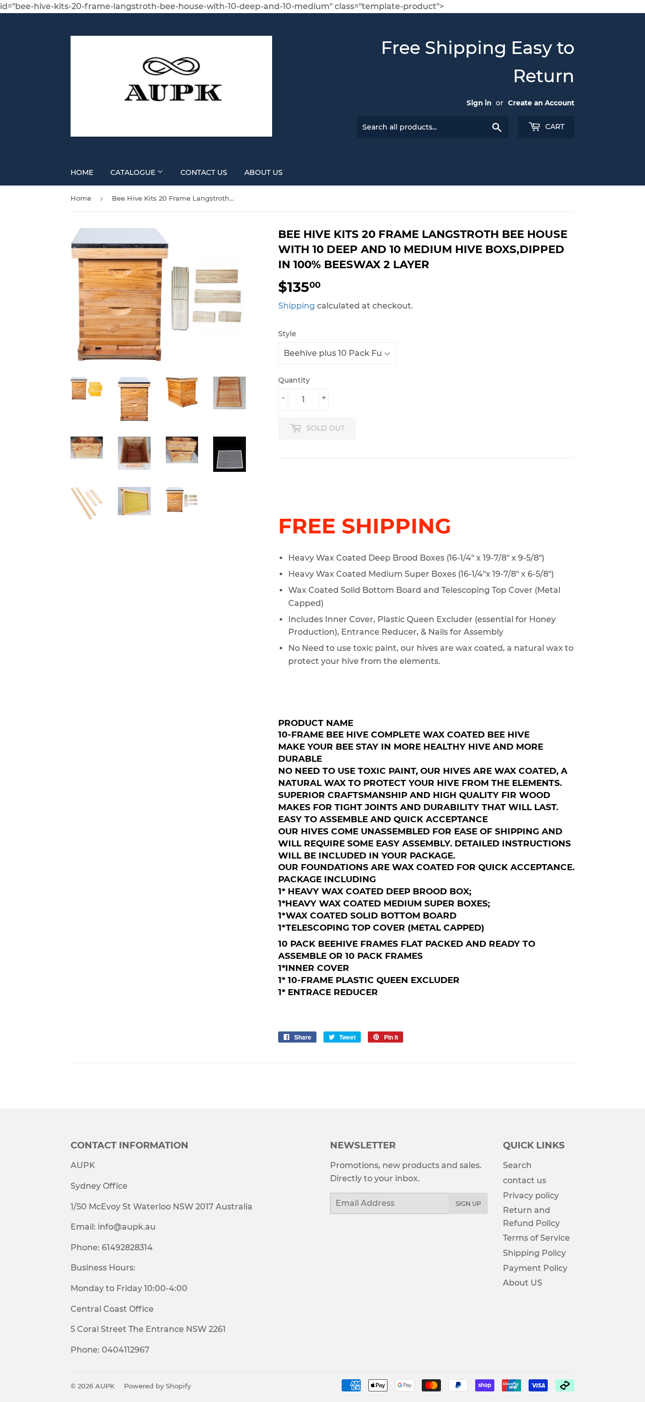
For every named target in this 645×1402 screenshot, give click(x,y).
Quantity (294, 380)
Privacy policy (531, 1195)
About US (263, 172)
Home (82, 172)
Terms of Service (536, 1238)
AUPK (104, 1386)
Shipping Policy (534, 1253)
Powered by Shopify (157, 1386)
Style (287, 333)
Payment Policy (535, 1268)
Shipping (296, 306)
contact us (524, 1180)
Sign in (479, 103)
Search (517, 1165)
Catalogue (133, 172)
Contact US (203, 172)
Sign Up (468, 1203)
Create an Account (541, 103)
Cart (553, 126)
